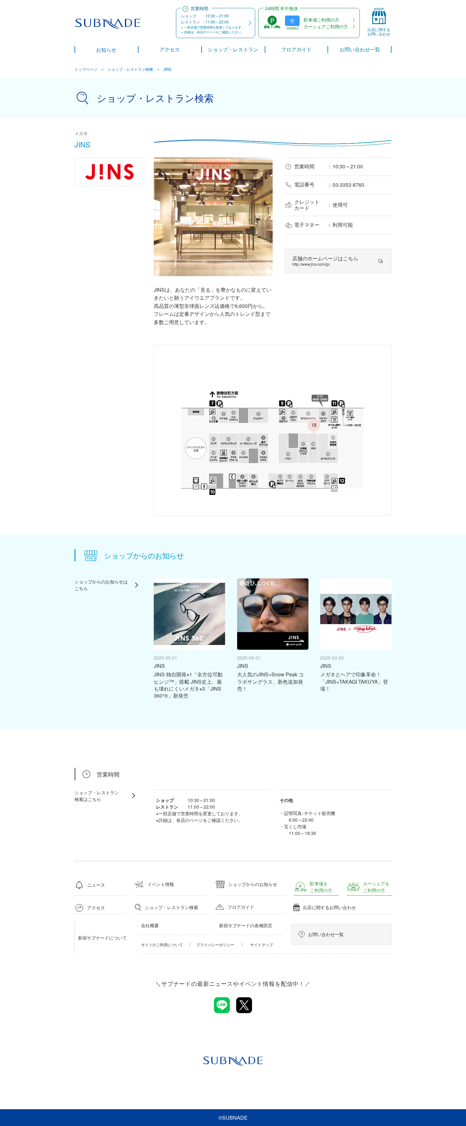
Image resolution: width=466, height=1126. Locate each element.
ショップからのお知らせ (252, 884)
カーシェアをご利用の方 (376, 886)
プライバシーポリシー (215, 944)
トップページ (85, 69)
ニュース (96, 885)
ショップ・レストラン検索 (130, 69)
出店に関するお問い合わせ (329, 907)
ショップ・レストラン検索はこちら (96, 795)
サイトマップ (261, 944)
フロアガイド (241, 907)
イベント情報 (160, 884)
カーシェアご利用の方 (326, 26)
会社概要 (150, 925)
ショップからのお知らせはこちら (101, 584)
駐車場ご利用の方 (321, 19)
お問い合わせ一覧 (326, 934)
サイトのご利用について (162, 944)
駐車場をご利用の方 (321, 886)
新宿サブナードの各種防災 (245, 925)
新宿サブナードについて (102, 937)
